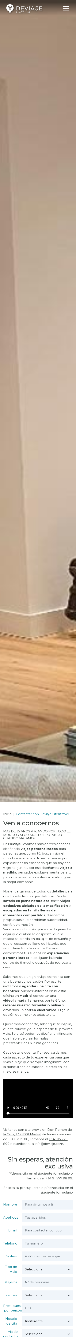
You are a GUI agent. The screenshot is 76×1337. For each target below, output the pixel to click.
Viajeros (11, 1282)
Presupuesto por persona (13, 1308)
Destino (11, 1256)
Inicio (7, 814)
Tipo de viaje (11, 1269)
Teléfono (10, 1243)
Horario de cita (11, 1321)
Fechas (11, 1295)
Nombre (10, 1204)
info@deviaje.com (49, 1144)
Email (12, 1230)
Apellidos (10, 1217)
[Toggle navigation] (66, 8)
